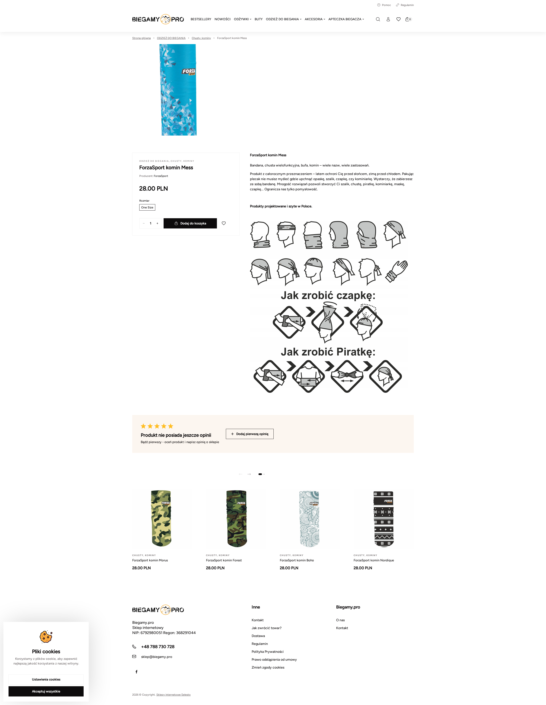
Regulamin (407, 5)
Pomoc (386, 5)
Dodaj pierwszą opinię (252, 434)
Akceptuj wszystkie (46, 691)
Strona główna (141, 38)
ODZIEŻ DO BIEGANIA (171, 38)
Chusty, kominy (201, 38)
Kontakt (258, 620)
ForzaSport (161, 176)
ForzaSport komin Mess (232, 38)
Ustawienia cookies (46, 679)
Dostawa (258, 636)
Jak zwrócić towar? (267, 628)
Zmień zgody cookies (268, 667)
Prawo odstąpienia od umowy (274, 659)
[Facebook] (136, 671)
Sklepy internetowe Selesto (173, 694)
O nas (340, 620)
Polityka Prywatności (268, 652)
